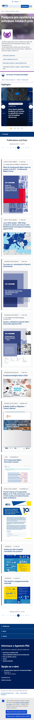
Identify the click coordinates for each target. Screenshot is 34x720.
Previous (3, 107)
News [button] (4, 631)
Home (2, 11)
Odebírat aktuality (8, 661)
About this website (5, 693)
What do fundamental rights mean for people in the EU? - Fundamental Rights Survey (17, 169)
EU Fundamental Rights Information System (12, 461)
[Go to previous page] (5, 147)
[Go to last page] (18, 150)
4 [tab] (22, 128)
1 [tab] (11, 128)
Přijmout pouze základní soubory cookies (18, 716)
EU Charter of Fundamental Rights (17, 74)
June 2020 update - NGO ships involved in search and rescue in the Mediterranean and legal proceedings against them (17, 226)
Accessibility (3, 694)
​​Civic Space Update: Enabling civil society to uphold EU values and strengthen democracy (16, 113)
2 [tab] (15, 128)
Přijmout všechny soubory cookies (16, 712)
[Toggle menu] (30, 6)
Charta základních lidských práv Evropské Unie (16, 654)
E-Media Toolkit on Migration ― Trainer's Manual (14, 407)
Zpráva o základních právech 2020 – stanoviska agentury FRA (16, 323)
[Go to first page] (2, 147)
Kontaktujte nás (5, 677)
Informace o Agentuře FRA (10, 652)
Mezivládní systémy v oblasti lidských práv (15, 63)
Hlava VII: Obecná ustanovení (8, 79)
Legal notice (11, 693)
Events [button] (5, 636)
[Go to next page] (15, 150)
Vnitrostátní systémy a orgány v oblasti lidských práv (16, 67)
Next (31, 107)
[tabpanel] (17, 106)
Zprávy (5, 659)
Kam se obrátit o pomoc (9, 656)
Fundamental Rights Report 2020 (15, 375)
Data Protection (23, 693)
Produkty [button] (5, 134)
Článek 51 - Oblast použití (22, 79)
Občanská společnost (9, 55)
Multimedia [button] (6, 626)
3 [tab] (18, 128)
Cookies (17, 693)
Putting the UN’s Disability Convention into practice (13, 550)
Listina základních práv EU (10, 59)
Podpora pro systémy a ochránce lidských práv (15, 11)
